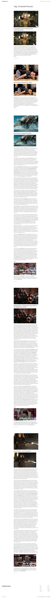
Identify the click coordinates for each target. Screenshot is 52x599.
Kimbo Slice (23, 359)
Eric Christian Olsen (24, 569)
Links (46, 1)
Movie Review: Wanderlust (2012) (23, 82)
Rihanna (32, 208)
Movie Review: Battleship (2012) (22, 133)
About (41, 1)
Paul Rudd (27, 105)
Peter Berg (22, 276)
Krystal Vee (23, 361)
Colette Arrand (5, 1)
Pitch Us (49, 1)
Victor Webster (32, 349)
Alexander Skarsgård (31, 168)
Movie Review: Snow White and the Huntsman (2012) (23, 29)
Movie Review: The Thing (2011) (22, 451)
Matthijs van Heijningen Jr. (18, 547)
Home (43, 1)
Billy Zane (23, 353)
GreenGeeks (48, 596)
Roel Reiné (33, 421)
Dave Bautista (19, 359)
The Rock (18, 326)
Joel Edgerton (24, 568)
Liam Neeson (23, 176)
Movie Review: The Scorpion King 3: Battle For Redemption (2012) (25, 306)
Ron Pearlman (34, 352)
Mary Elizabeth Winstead (33, 493)
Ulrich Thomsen (19, 495)
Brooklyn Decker (16, 172)
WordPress (42, 596)
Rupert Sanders (32, 52)
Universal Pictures (19, 279)
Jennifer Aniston (35, 105)
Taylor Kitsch (16, 170)
